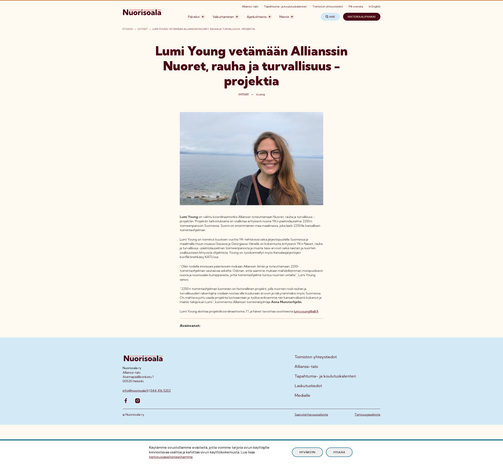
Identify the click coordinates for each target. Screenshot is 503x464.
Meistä (284, 17)
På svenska (356, 6)
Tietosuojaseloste (367, 414)
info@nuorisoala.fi (135, 390)
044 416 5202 (160, 390)
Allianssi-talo (250, 6)
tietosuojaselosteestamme (171, 457)
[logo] (142, 17)
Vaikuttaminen (223, 17)
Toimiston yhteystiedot (327, 6)
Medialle (302, 395)
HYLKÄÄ (339, 452)
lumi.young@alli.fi (306, 311)
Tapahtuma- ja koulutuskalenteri (285, 6)
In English (374, 6)
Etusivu (128, 29)
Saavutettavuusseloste (311, 414)
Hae (332, 16)
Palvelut (194, 17)
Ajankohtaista (256, 17)
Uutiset (143, 29)
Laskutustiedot (308, 385)
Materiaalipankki (362, 16)
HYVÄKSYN (307, 452)
